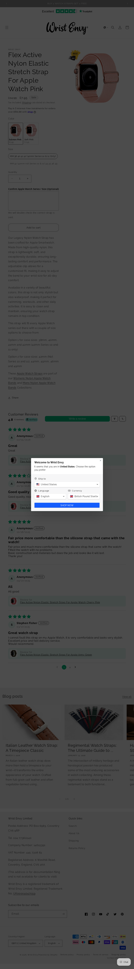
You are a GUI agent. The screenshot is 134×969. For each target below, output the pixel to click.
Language (43, 490)
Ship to (42, 479)
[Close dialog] (100, 460)
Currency (77, 490)
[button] (67, 484)
